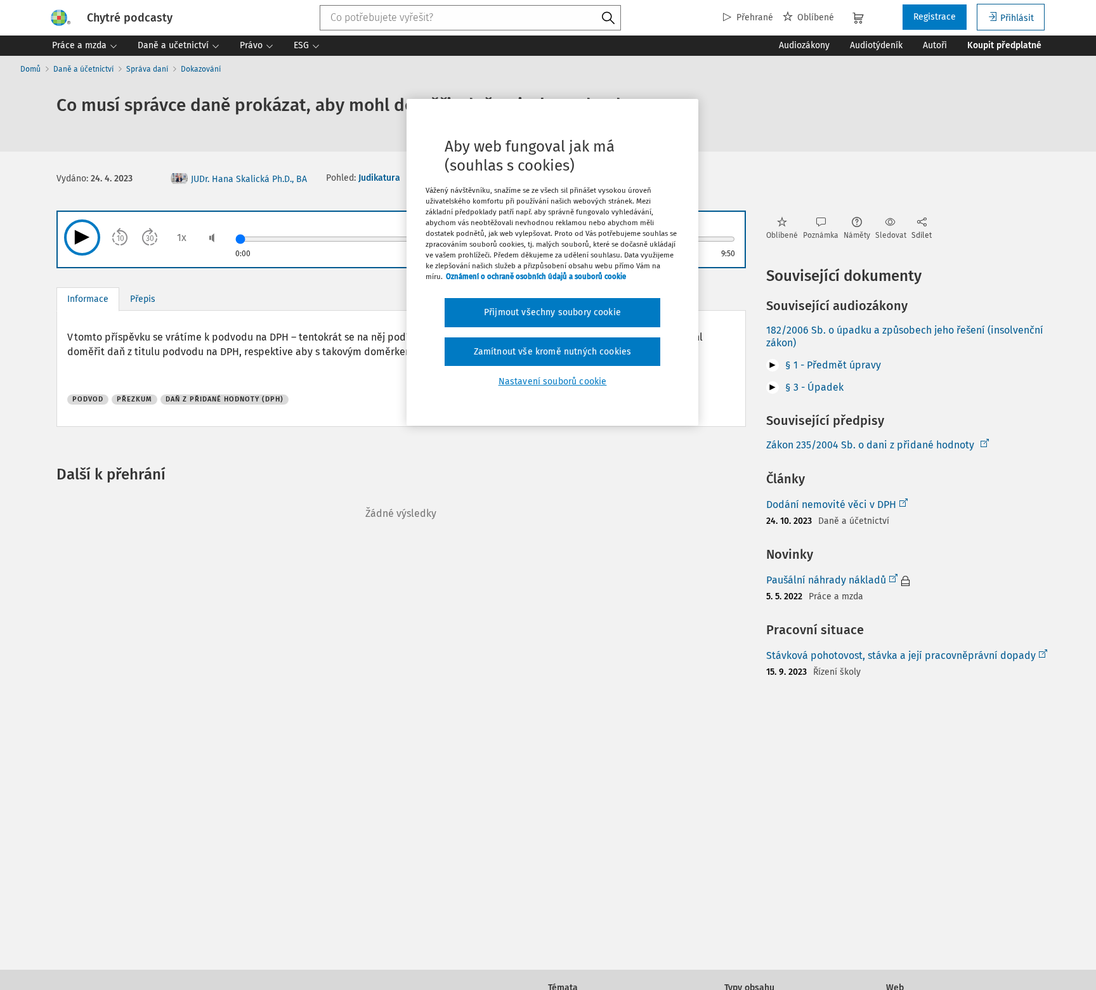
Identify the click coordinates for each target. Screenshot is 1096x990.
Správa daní (147, 69)
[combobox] (471, 17)
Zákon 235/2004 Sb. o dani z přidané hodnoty (870, 445)
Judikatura (379, 178)
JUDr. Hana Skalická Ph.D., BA (249, 179)
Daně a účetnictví (83, 69)
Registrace (934, 16)
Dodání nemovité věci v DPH (831, 504)
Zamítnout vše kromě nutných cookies (553, 351)
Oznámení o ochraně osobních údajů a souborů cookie (536, 277)
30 (150, 238)
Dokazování (201, 69)
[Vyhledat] (608, 18)
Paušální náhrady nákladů (826, 580)
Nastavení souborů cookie (553, 382)
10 (120, 238)
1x (181, 237)
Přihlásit (1017, 18)
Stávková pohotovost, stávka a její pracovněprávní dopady (901, 655)
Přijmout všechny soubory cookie (552, 313)
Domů (30, 69)
